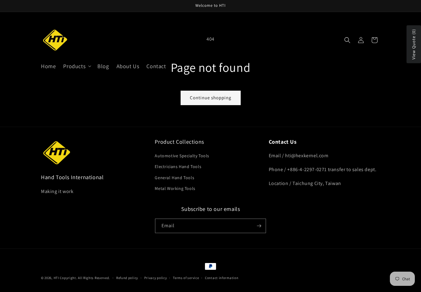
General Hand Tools (174, 177)
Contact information (221, 278)
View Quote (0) (413, 44)
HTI (56, 278)
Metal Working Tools (175, 188)
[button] (76, 66)
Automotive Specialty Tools (182, 155)
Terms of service (186, 278)
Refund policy (127, 278)
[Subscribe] (259, 226)
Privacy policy (155, 278)
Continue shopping (210, 98)
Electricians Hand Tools (178, 166)
